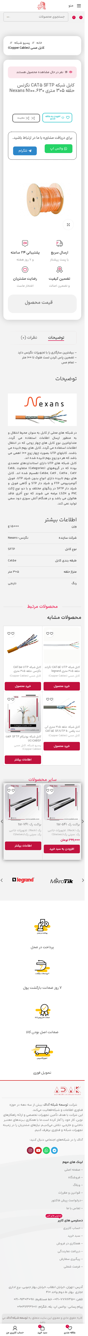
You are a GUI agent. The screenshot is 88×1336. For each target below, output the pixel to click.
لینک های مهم (73, 1162)
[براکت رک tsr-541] (62, 802)
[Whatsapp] (46, 1150)
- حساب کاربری (73, 1228)
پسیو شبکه (22, 43)
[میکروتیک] (61, 880)
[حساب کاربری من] (3, 5)
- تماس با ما (74, 1208)
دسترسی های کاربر (64, 1220)
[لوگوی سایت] (41, 5)
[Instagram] (30, 1150)
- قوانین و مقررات (70, 1192)
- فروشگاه (75, 1177)
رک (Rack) (73, 830)
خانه (39, 43)
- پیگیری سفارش (71, 1259)
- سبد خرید (75, 1235)
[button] (62, 849)
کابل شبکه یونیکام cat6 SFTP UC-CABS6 (23, 738)
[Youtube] (38, 1150)
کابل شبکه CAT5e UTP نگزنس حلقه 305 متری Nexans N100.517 (27, 671)
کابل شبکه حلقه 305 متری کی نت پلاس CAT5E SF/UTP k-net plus (62, 731)
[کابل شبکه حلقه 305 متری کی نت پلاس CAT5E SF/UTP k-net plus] (62, 708)
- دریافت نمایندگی (70, 1251)
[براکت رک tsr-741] (23, 802)
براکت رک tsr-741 (29, 824)
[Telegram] (54, 1150)
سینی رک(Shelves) (63, 834)
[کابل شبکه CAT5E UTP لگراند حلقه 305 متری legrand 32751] (62, 645)
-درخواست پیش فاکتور (67, 1200)
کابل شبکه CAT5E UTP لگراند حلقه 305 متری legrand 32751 (62, 671)
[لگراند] (22, 880)
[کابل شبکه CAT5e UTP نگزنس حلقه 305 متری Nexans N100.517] (23, 645)
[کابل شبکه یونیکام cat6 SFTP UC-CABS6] (23, 713)
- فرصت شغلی (73, 1266)
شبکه (56, 1110)
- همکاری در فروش (69, 1243)
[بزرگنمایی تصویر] (68, 225)
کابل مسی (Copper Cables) (26, 48)
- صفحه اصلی (73, 1169)
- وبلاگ (78, 1185)
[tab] (56, 338)
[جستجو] (8, 17)
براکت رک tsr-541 (68, 824)
